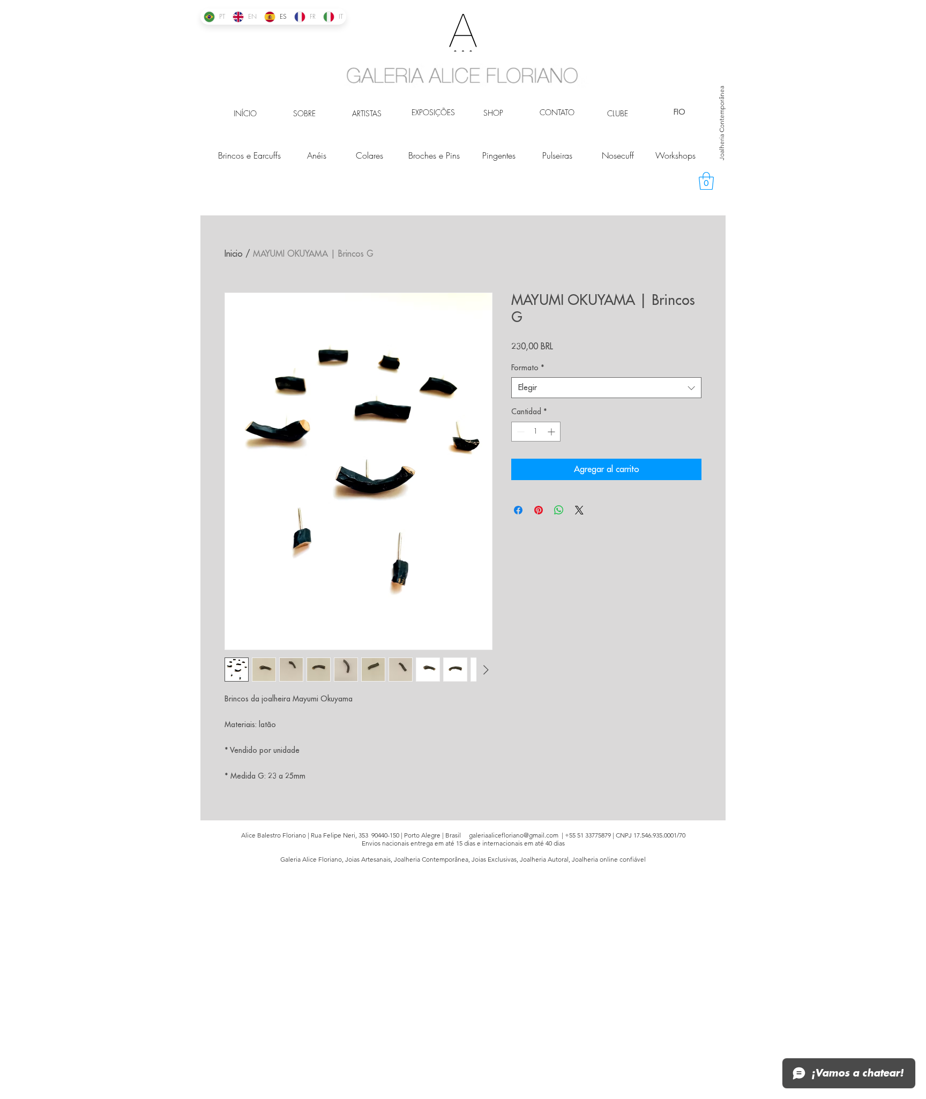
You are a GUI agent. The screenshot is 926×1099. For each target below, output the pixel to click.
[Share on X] (579, 510)
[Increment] (552, 431)
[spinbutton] (536, 431)
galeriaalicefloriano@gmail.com (513, 835)
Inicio (234, 254)
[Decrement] (519, 431)
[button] (706, 181)
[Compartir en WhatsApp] (558, 510)
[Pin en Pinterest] (538, 510)
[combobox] (606, 387)
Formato (527, 367)
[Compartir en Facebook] (518, 510)
